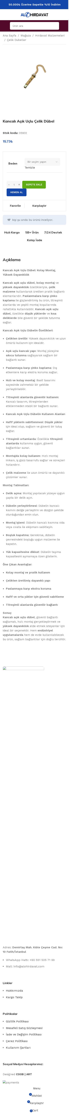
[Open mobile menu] (6, 26)
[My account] (62, 26)
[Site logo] (34, 14)
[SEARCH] (55, 26)
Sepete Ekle (34, 184)
